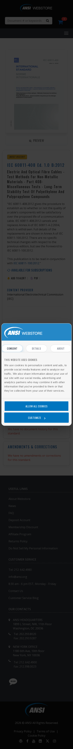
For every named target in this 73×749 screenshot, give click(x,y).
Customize (34, 418)
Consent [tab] (12, 348)
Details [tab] (36, 348)
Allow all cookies (37, 406)
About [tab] (61, 348)
